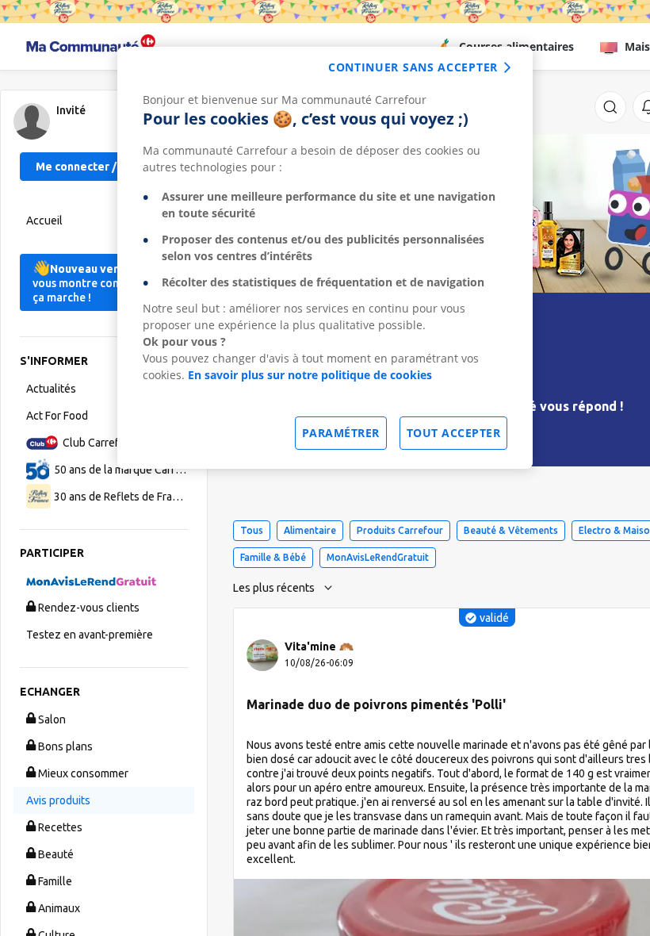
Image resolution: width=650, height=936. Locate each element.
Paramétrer (341, 432)
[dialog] (325, 258)
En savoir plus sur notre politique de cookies (310, 374)
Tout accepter (454, 432)
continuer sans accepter (413, 67)
